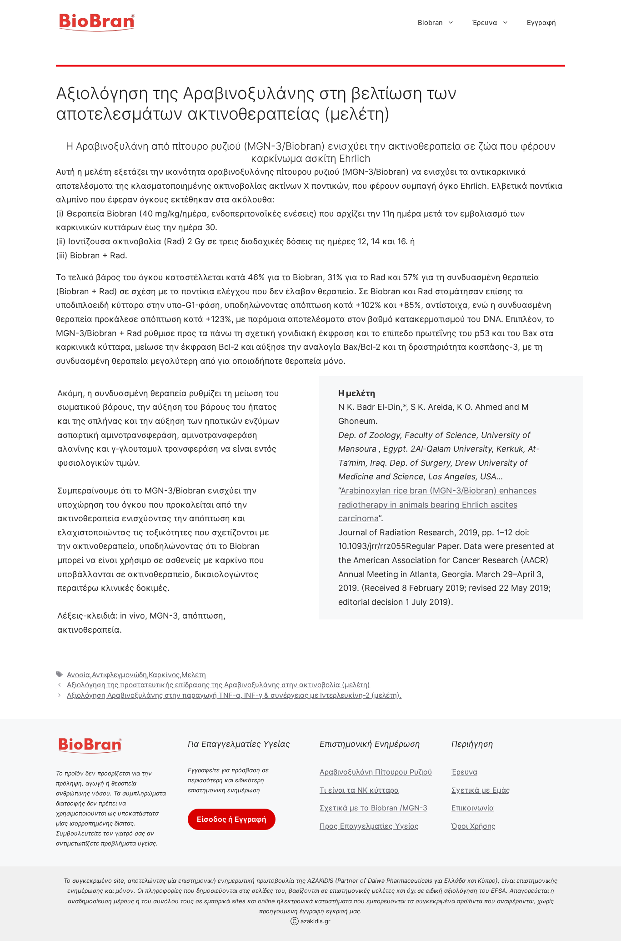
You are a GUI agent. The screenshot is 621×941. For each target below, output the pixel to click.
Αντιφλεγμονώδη (119, 674)
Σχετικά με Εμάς (480, 790)
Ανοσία (78, 674)
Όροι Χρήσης (473, 825)
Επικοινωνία (472, 807)
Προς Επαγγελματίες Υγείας (369, 825)
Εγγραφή (541, 22)
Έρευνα (484, 22)
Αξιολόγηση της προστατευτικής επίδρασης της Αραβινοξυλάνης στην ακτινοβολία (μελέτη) (218, 684)
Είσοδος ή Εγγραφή (231, 819)
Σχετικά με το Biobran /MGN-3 (373, 807)
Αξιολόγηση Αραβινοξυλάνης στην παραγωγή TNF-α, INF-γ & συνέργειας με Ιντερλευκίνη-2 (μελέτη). (234, 695)
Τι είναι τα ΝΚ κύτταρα (359, 790)
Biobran (430, 22)
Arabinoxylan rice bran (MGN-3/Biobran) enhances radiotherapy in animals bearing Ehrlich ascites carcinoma (437, 504)
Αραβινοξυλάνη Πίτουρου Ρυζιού (376, 771)
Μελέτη (193, 674)
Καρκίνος (164, 674)
